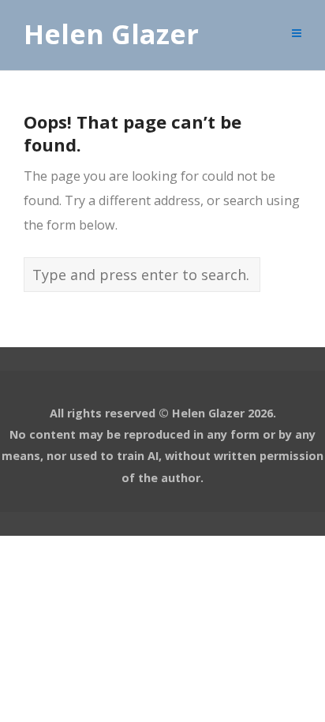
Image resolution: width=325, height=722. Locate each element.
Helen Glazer (111, 34)
